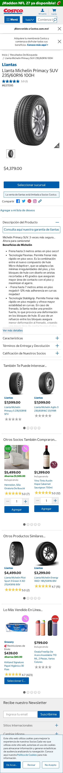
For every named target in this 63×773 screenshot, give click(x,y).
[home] (13, 11)
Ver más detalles (13, 330)
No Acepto (50, 764)
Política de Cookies (27, 754)
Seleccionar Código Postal (18, 680)
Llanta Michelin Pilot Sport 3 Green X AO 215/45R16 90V (15, 581)
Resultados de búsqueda (23, 54)
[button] (55, 19)
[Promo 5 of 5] (39, 428)
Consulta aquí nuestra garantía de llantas (31, 229)
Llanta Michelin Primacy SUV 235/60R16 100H (29, 58)
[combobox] (29, 20)
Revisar (31, 764)
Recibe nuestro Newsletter (25, 702)
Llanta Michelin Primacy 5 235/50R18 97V (15, 411)
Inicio (4, 54)
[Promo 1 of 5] (24, 428)
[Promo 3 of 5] (31, 428)
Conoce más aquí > (37, 44)
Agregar (17, 509)
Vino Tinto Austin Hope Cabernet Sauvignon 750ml (43, 484)
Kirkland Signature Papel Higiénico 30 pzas (14, 666)
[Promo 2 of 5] (28, 428)
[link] (18, 201)
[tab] (31, 725)
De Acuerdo (12, 764)
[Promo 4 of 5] (35, 428)
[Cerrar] (59, 29)
